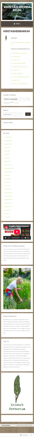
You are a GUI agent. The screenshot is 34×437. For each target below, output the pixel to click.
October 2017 (8, 203)
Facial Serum (16, 70)
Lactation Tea (16, 56)
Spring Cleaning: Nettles (19, 63)
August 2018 (8, 172)
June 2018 (7, 179)
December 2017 (8, 199)
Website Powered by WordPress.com (24, 425)
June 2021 (7, 151)
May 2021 (7, 154)
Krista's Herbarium (17, 8)
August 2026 (8, 137)
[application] (17, 232)
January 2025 (8, 140)
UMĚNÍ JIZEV (16, 80)
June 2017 (7, 217)
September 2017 (8, 206)
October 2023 (8, 144)
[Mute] (25, 238)
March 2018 (7, 189)
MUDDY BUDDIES (17, 73)
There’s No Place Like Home (20, 66)
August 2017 (8, 210)
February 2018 (8, 192)
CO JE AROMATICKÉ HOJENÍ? (21, 77)
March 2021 (7, 161)
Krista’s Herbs (8, 122)
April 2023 (7, 147)
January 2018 (8, 196)
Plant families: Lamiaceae (20, 53)
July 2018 (7, 175)
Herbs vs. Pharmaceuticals (20, 83)
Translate (16, 103)
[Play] (6, 238)
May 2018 (7, 182)
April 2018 (7, 185)
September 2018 (8, 168)
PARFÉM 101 (16, 60)
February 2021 (8, 165)
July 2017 (7, 213)
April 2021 (7, 158)
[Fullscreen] (28, 238)
